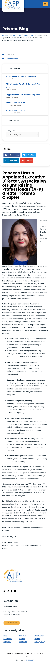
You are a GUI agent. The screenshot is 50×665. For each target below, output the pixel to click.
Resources (7, 639)
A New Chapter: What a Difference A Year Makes (23, 85)
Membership (39, 636)
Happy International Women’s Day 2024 (23, 95)
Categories (10, 130)
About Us (22, 636)
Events (37, 639)
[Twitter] (4, 591)
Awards (22, 639)
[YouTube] (15, 591)
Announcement (12, 58)
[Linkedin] (8, 591)
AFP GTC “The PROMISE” (16, 102)
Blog (5, 636)
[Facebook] (11, 591)
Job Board (23, 642)
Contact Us (12, 623)
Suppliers (7, 642)
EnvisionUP (30, 660)
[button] (11, 155)
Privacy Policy (40, 642)
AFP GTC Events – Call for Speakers (21, 76)
